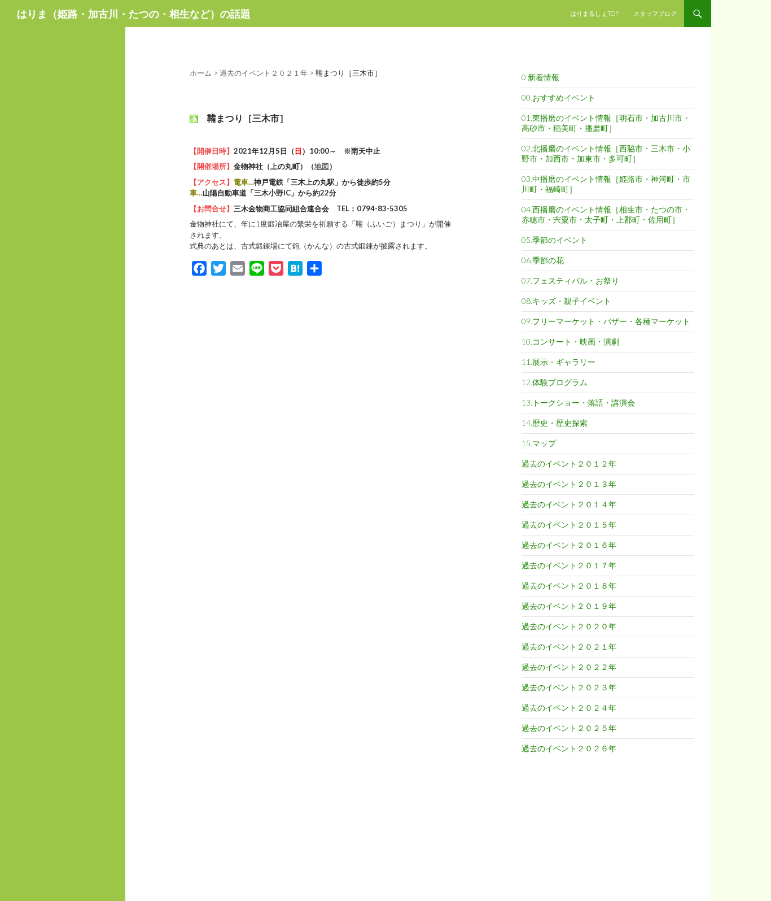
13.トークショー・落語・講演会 (578, 402)
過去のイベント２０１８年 (569, 585)
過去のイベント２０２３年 (569, 687)
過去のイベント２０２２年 (569, 667)
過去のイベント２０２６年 (569, 748)
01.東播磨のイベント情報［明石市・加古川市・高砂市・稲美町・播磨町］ (606, 123)
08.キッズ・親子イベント (566, 301)
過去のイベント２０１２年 (569, 463)
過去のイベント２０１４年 (569, 504)
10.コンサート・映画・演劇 (570, 341)
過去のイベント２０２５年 (569, 728)
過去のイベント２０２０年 (569, 626)
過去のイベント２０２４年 (569, 707)
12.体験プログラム (555, 382)
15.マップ (539, 443)
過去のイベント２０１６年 (569, 545)
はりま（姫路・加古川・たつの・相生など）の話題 (134, 13)
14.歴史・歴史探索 (555, 423)
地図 (321, 166)
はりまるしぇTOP (594, 13)
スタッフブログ (655, 13)
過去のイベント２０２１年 (569, 646)
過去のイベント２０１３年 (569, 484)
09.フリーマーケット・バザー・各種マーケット (606, 321)
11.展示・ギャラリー (558, 362)
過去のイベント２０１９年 (569, 606)
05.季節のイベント (555, 240)
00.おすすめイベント (558, 97)
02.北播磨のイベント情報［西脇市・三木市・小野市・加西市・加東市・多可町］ (606, 153)
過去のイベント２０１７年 (569, 565)
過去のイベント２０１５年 (569, 524)
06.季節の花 (543, 260)
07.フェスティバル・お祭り (570, 280)
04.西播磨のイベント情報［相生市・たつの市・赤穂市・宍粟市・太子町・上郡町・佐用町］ (606, 214)
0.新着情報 (540, 77)
